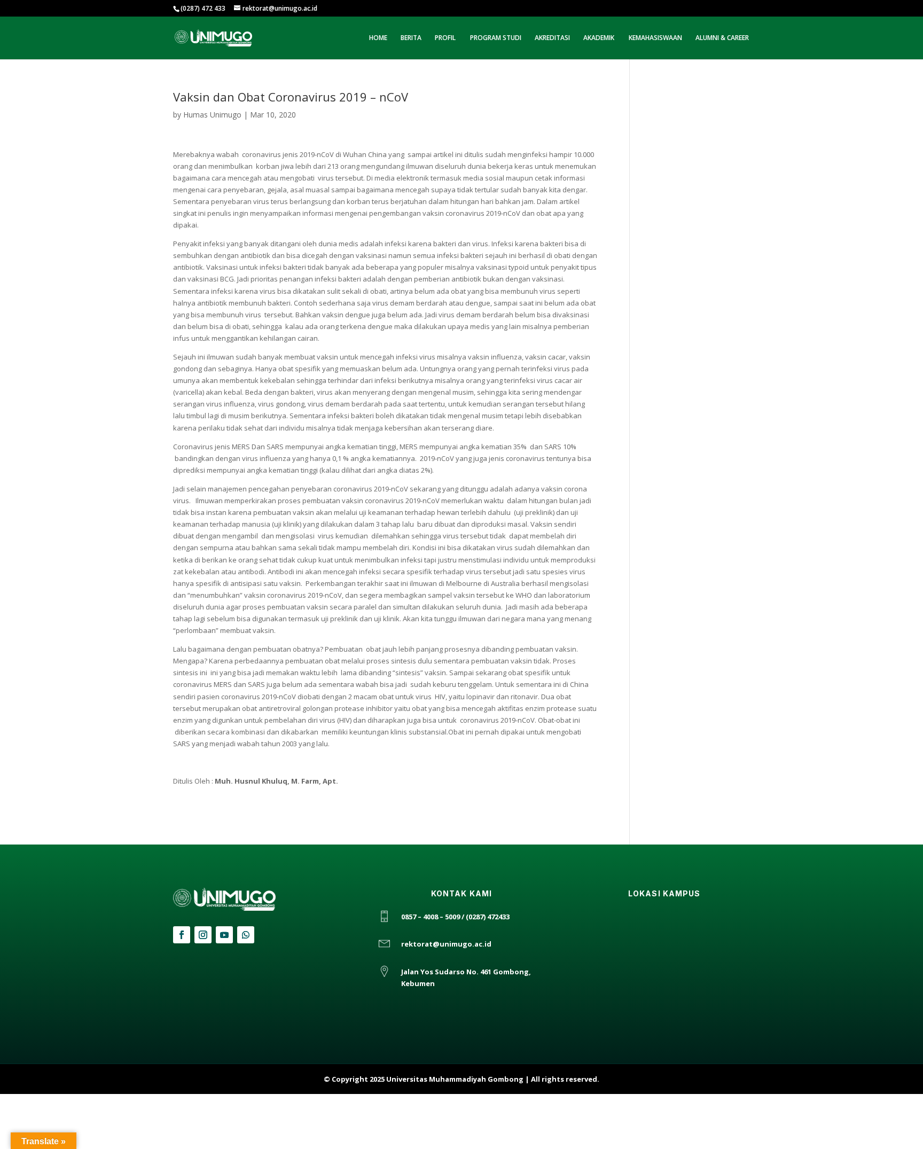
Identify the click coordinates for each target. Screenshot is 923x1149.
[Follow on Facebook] (181, 934)
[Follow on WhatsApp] (245, 934)
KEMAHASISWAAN (655, 38)
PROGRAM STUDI (495, 38)
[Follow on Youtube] (224, 934)
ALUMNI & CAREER (722, 38)
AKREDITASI (552, 38)
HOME (378, 38)
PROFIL (445, 38)
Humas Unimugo (212, 115)
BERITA (411, 38)
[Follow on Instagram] (203, 934)
